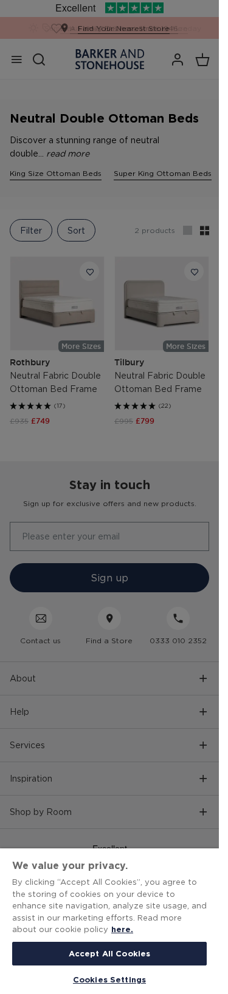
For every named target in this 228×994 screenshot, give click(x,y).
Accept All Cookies (109, 953)
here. (122, 929)
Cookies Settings (109, 979)
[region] (109, 921)
